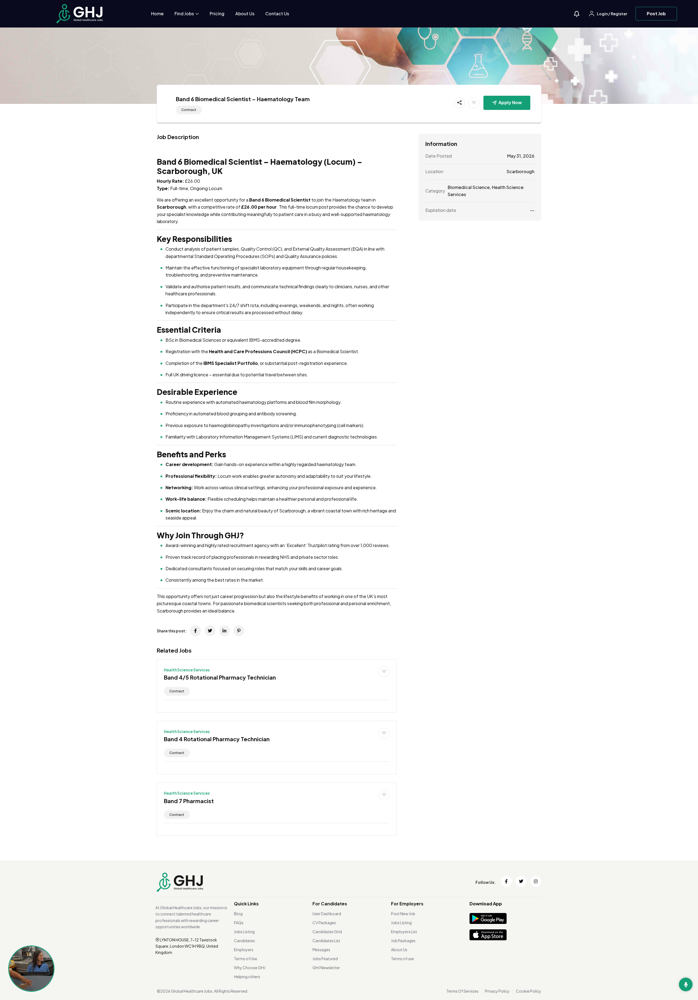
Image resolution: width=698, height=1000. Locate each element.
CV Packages (324, 922)
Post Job (656, 13)
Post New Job (403, 913)
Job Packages (403, 940)
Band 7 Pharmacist (189, 800)
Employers (243, 949)
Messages (321, 949)
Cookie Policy (528, 991)
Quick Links (246, 903)
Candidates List (326, 940)
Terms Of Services (462, 991)
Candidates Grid (327, 931)
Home (157, 13)
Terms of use (402, 958)
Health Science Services (187, 669)
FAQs (238, 922)
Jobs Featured (325, 958)
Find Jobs (184, 13)
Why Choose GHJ (249, 967)
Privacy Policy (497, 991)
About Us (244, 13)
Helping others (247, 976)
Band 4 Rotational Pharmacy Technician (217, 738)
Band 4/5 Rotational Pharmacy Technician (220, 677)
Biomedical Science (469, 187)
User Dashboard (326, 913)
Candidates (244, 940)
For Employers (407, 903)
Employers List (404, 931)
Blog (238, 913)
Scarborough (520, 171)
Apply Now (510, 102)
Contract (188, 110)
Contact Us (277, 13)
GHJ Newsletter (326, 967)
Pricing (217, 13)
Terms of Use (245, 958)
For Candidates (329, 903)
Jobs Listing (244, 931)
